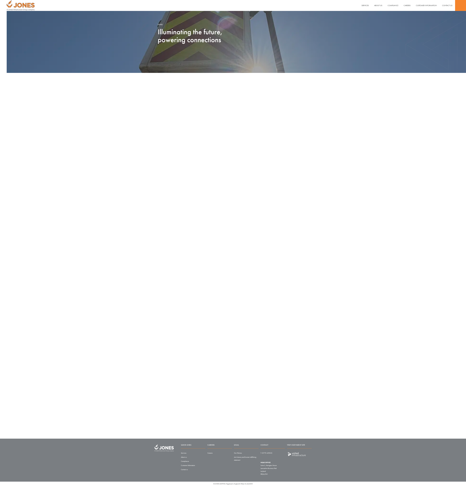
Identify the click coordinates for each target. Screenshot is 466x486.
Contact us (447, 5)
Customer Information (426, 5)
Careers (407, 5)
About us (378, 5)
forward (301, 356)
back (278, 356)
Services (365, 5)
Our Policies (238, 453)
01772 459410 (267, 453)
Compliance (393, 5)
